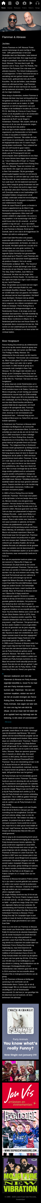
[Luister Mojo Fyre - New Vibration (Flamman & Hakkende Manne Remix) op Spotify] (20, 1175)
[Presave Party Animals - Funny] (20, 1031)
